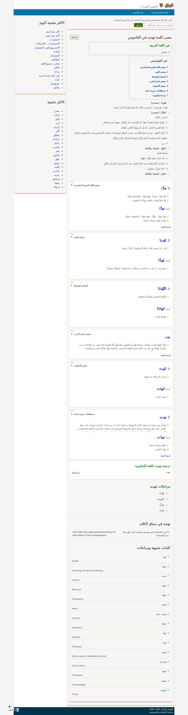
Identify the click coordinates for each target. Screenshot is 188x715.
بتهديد (163, 681)
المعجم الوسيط (159, 76)
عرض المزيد (166, 227)
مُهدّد (164, 671)
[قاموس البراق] (166, 5)
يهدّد (164, 633)
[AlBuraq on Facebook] (17, 711)
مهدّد (164, 585)
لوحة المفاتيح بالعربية (159, 12)
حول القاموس (138, 12)
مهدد (164, 566)
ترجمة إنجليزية (159, 95)
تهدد (164, 557)
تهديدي (163, 662)
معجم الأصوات (159, 86)
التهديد (163, 690)
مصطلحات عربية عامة (155, 91)
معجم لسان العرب (157, 81)
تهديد (164, 604)
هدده (164, 576)
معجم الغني (160, 72)
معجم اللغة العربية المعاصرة (153, 67)
